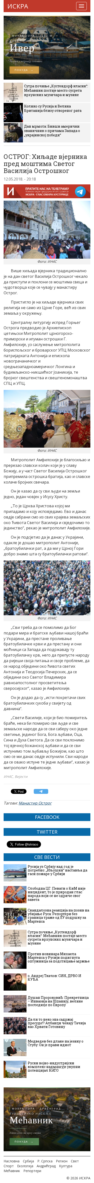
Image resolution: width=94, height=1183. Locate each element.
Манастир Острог (35, 803)
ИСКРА (17, 6)
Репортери (32, 1170)
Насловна (12, 1161)
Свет (75, 1161)
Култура (65, 1166)
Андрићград (46, 1166)
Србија (28, 1161)
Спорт (9, 1166)
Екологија (25, 1166)
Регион (61, 1161)
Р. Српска (45, 1161)
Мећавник (12, 1170)
